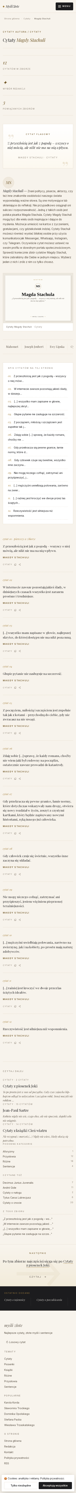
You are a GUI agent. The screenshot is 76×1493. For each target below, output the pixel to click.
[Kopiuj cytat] (15, 564)
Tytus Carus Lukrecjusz (38, 1197)
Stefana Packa (12, 1419)
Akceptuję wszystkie (55, 1485)
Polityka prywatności (16, 1457)
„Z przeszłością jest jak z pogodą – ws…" (27, 1218)
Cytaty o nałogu (38, 1192)
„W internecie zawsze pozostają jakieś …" (28, 1223)
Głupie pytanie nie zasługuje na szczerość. (39, 414)
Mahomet (12, 347)
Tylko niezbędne (21, 1485)
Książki (8, 1369)
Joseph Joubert (34, 347)
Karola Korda (11, 1402)
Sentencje (38, 1166)
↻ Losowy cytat (15, 1342)
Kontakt (8, 1452)
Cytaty (27, 18)
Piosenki (9, 1364)
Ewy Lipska (57, 347)
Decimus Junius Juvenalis (38, 1182)
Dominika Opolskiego (17, 1413)
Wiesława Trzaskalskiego (19, 1425)
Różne (38, 1161)
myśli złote (13, 1325)
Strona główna (11, 18)
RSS (6, 1463)
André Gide (38, 1187)
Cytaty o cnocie (38, 1202)
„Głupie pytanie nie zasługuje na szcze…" (27, 1233)
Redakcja (9, 1446)
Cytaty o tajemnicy (14, 1300)
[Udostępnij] (20, 564)
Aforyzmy (38, 1151)
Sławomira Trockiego (17, 1408)
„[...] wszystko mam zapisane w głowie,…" (28, 1228)
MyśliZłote (12, 6)
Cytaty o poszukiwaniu (49, 1300)
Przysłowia (38, 1156)
